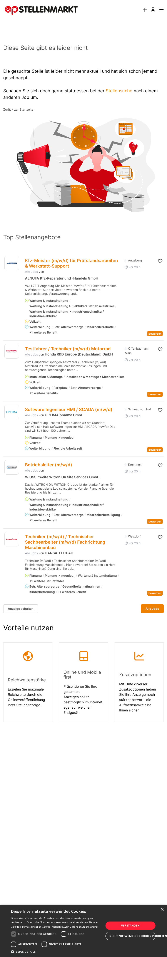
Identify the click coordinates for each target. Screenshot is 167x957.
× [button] (162, 909)
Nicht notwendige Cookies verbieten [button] (132, 936)
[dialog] (83, 931)
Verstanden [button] (130, 925)
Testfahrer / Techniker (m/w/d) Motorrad (68, 348)
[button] (160, 261)
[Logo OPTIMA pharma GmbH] (12, 412)
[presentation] (144, 9)
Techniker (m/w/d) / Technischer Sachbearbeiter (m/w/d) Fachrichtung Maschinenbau (65, 542)
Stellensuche (119, 90)
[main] (83, 379)
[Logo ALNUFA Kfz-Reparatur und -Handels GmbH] (12, 263)
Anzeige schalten (20, 608)
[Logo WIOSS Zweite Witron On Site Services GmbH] (12, 467)
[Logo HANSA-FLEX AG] (12, 539)
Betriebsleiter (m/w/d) (48, 464)
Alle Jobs (31, 271)
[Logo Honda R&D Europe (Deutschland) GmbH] (12, 351)
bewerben (155, 333)
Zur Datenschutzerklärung (81, 926)
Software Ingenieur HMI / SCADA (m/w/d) (68, 409)
